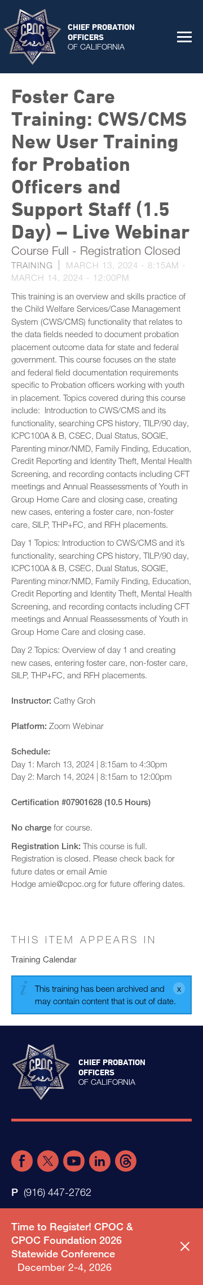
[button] (184, 37)
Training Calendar (44, 959)
